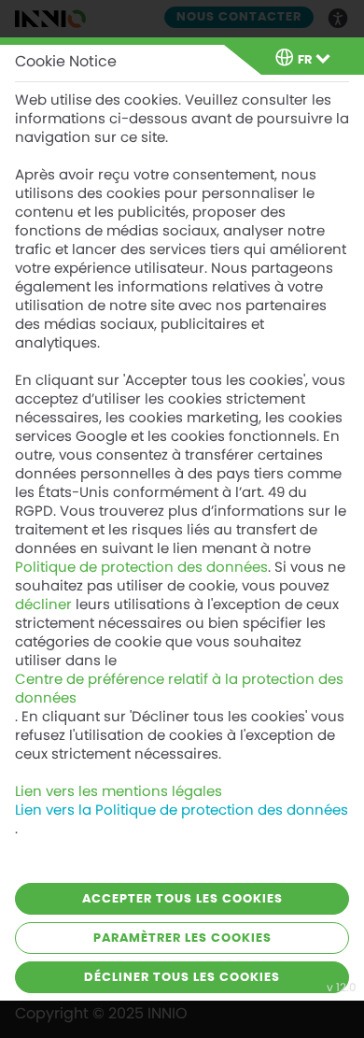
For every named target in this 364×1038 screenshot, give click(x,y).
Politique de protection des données (141, 567)
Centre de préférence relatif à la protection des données (179, 688)
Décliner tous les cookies (182, 978)
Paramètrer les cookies (182, 938)
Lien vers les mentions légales (118, 791)
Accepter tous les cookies (182, 899)
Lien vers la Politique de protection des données (181, 810)
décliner (43, 604)
